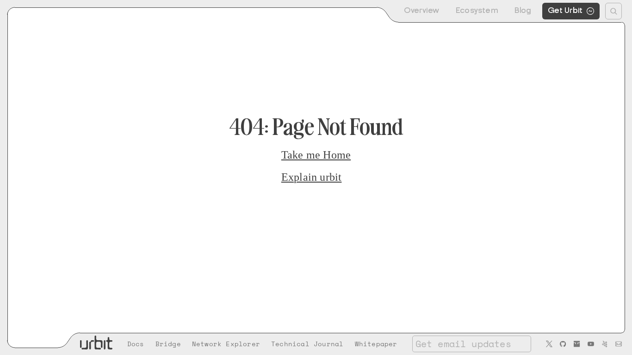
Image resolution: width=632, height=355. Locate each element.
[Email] (618, 344)
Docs (135, 344)
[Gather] (604, 344)
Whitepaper (376, 344)
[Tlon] (577, 344)
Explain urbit (311, 177)
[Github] (563, 344)
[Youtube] (591, 344)
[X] (549, 344)
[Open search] (613, 11)
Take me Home (316, 155)
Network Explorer (226, 344)
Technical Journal (307, 344)
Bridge (168, 344)
